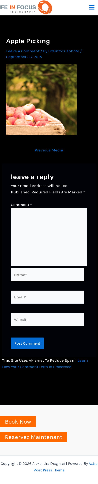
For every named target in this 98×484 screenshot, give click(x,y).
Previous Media (49, 150)
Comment (21, 204)
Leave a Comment (22, 51)
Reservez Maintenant (33, 437)
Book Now (18, 421)
